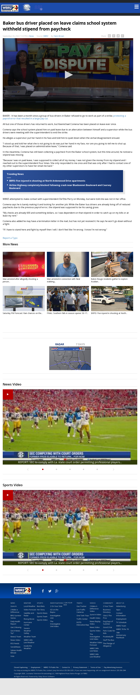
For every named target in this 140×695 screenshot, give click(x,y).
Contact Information (121, 614)
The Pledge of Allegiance (109, 644)
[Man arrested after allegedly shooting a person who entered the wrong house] (24, 264)
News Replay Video (95, 622)
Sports (40, 603)
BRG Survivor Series (16, 616)
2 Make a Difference (15, 610)
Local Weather (29, 606)
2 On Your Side (56, 606)
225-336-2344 (121, 670)
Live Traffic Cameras (81, 610)
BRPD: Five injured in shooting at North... (109, 313)
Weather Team (30, 636)
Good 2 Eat (107, 627)
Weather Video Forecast (96, 643)
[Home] (10, 8)
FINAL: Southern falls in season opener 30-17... (67, 313)
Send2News (16, 647)
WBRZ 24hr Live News (94, 649)
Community (108, 603)
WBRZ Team (121, 626)
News (31, 36)
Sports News (42, 613)
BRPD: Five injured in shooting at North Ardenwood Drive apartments (47, 180)
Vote (12, 656)
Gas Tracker (81, 606)
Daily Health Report (15, 622)
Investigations (56, 603)
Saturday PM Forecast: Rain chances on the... (23, 313)
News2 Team (16, 636)
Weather (27, 603)
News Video (15, 640)
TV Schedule (121, 622)
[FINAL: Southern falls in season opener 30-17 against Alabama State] (68, 298)
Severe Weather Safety (27, 630)
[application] (68, 75)
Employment (121, 619)
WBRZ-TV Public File (51, 667)
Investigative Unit (55, 616)
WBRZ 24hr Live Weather (29, 641)
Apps (118, 609)
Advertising (120, 606)
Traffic (80, 603)
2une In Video (95, 614)
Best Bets (41, 606)
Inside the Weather (28, 647)
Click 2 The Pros (107, 616)
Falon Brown (59, 36)
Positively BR (108, 636)
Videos (93, 603)
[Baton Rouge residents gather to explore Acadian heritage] (112, 264)
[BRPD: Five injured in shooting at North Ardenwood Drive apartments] (112, 298)
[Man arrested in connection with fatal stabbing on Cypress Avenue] (68, 264)
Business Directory (107, 610)
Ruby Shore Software (47, 676)
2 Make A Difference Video (94, 608)
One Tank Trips (83, 615)
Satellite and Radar (29, 614)
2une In (14, 606)
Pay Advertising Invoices (113, 667)
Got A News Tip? (15, 631)
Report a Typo (10, 237)
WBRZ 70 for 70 (122, 629)
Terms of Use (95, 667)
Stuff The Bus (108, 640)
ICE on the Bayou (54, 610)
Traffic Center (82, 619)
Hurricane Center (28, 623)
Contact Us (66, 667)
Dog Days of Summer (108, 622)
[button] (68, 75)
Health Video (95, 618)
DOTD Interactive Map (83, 623)
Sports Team (42, 616)
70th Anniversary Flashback (121, 635)
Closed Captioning (21, 667)
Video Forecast (30, 609)
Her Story (41, 609)
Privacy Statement (80, 667)
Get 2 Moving (16, 627)
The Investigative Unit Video (55, 624)
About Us (120, 603)
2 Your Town (108, 606)
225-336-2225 (68, 670)
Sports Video (42, 620)
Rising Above (29, 619)
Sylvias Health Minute (16, 651)
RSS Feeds (15, 643)
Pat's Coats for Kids (109, 631)
